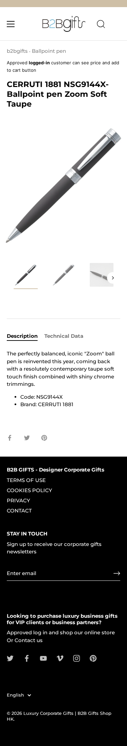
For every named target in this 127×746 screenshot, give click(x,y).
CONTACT (19, 510)
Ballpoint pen (49, 51)
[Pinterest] (93, 658)
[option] (26, 277)
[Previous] (14, 277)
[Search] (100, 25)
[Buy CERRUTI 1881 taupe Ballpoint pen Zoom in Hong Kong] (101, 275)
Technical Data (63, 336)
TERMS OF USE (26, 480)
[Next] (112, 277)
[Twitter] (10, 658)
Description (22, 336)
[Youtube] (43, 658)
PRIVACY (18, 500)
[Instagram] (76, 658)
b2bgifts (17, 51)
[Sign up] (116, 573)
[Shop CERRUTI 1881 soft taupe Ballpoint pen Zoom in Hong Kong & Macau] (26, 276)
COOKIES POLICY (29, 490)
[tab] (25, 336)
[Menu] (10, 24)
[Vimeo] (60, 658)
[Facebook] (26, 658)
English (15, 695)
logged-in (39, 62)
